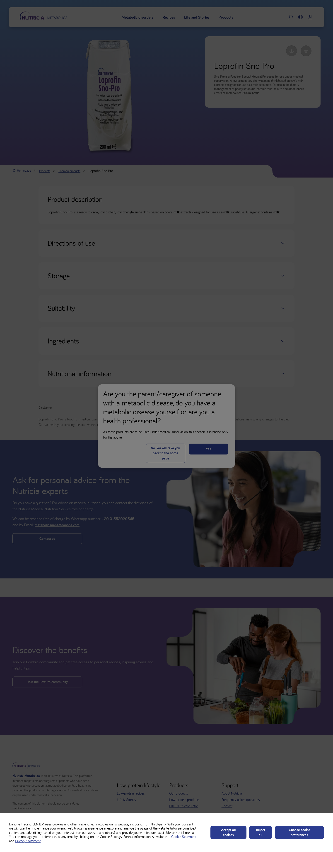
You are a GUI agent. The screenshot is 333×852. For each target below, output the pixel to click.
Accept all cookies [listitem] (228, 832)
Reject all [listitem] (260, 832)
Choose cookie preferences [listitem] (299, 832)
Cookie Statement (183, 836)
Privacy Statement (28, 841)
